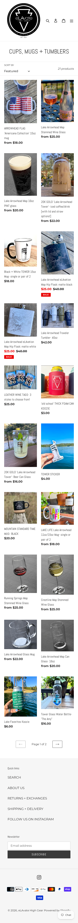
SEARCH (14, 777)
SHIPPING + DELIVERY (25, 809)
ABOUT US (16, 788)
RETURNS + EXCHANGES (27, 798)
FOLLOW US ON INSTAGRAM (31, 819)
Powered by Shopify (57, 910)
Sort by (9, 65)
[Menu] (72, 20)
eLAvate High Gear (30, 910)
